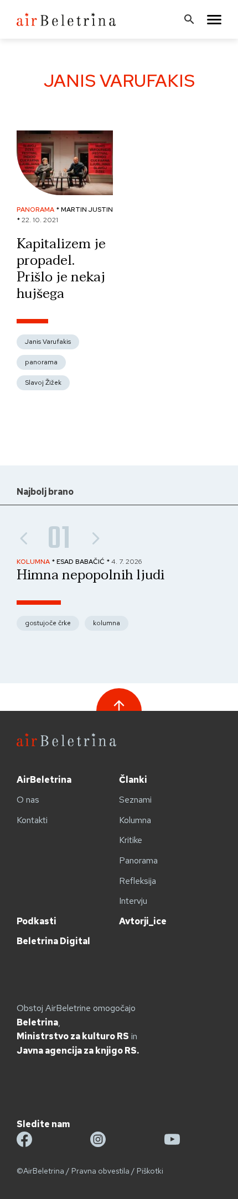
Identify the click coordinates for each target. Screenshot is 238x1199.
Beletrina (37, 1022)
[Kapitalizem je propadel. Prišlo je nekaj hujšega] (65, 192)
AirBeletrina (44, 780)
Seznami (135, 799)
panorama (41, 362)
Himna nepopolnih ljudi (90, 575)
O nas (28, 799)
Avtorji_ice (143, 921)
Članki (133, 780)
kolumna (106, 623)
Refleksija (137, 881)
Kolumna (135, 820)
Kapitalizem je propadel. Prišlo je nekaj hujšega (61, 269)
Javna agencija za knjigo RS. (78, 1050)
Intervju (133, 901)
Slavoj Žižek (43, 382)
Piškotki (150, 1171)
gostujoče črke (48, 623)
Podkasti (36, 921)
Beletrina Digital (53, 941)
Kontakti (32, 820)
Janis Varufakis (48, 341)
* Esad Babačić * (81, 561)
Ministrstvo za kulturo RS (73, 1036)
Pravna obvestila (100, 1171)
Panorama (138, 860)
